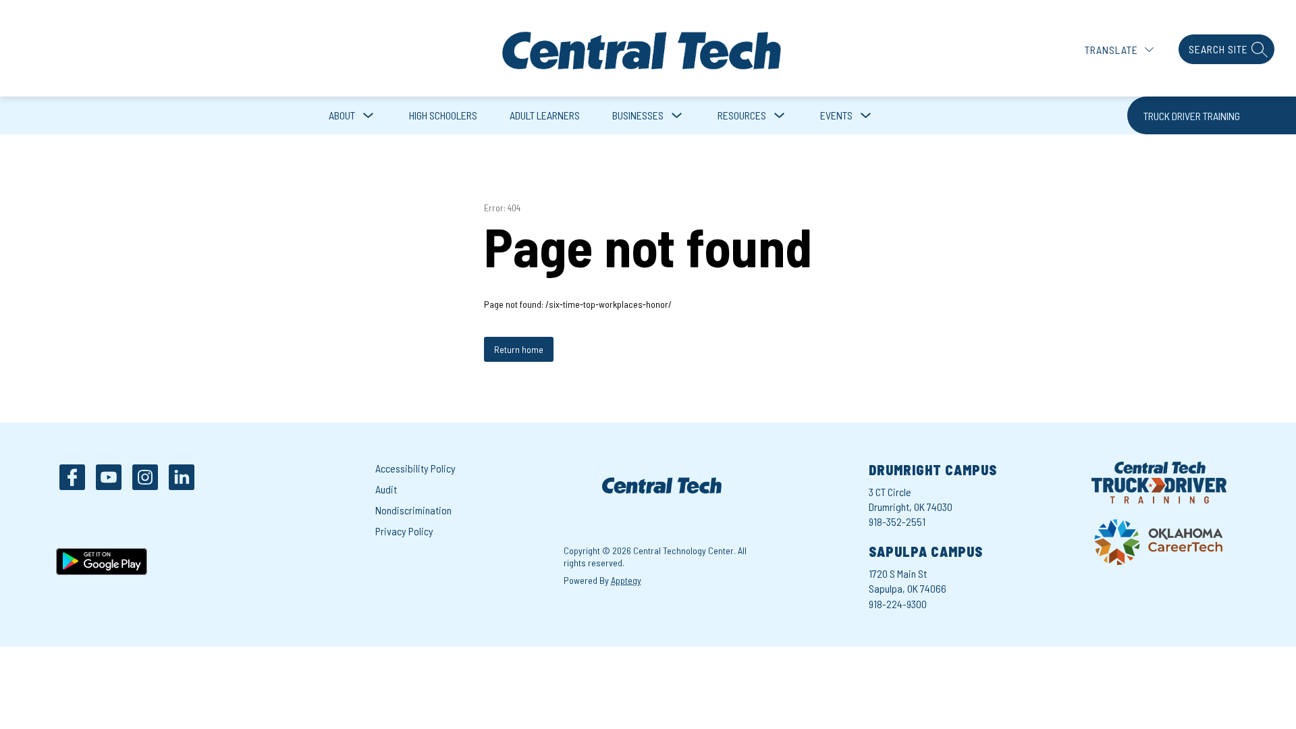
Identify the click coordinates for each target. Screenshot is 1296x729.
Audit (386, 489)
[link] (1211, 115)
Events (836, 115)
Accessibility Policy (415, 468)
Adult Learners (545, 115)
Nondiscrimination (413, 510)
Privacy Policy (404, 530)
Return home (518, 349)
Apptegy (626, 580)
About (342, 115)
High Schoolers (443, 115)
